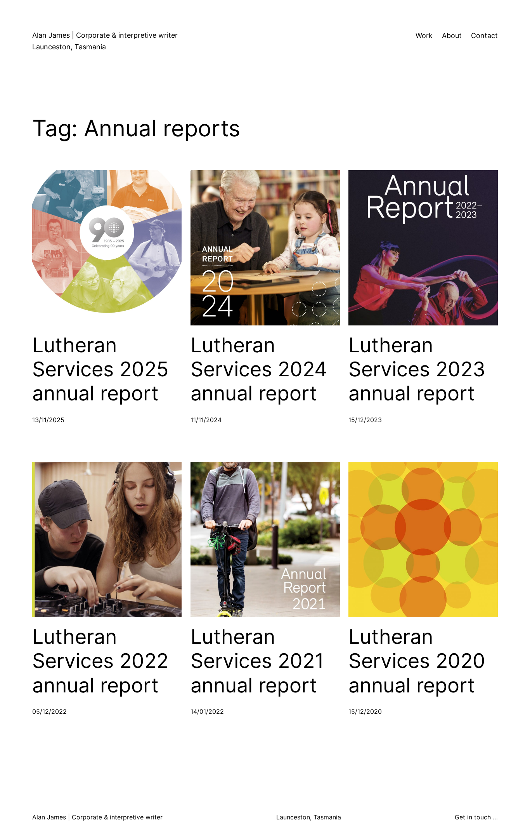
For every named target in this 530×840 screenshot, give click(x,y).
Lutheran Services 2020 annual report (416, 661)
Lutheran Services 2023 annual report (416, 369)
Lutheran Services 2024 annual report (259, 369)
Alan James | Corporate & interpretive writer (105, 35)
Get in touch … (476, 817)
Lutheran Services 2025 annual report (100, 369)
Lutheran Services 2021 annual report (257, 661)
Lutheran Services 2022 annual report (100, 661)
